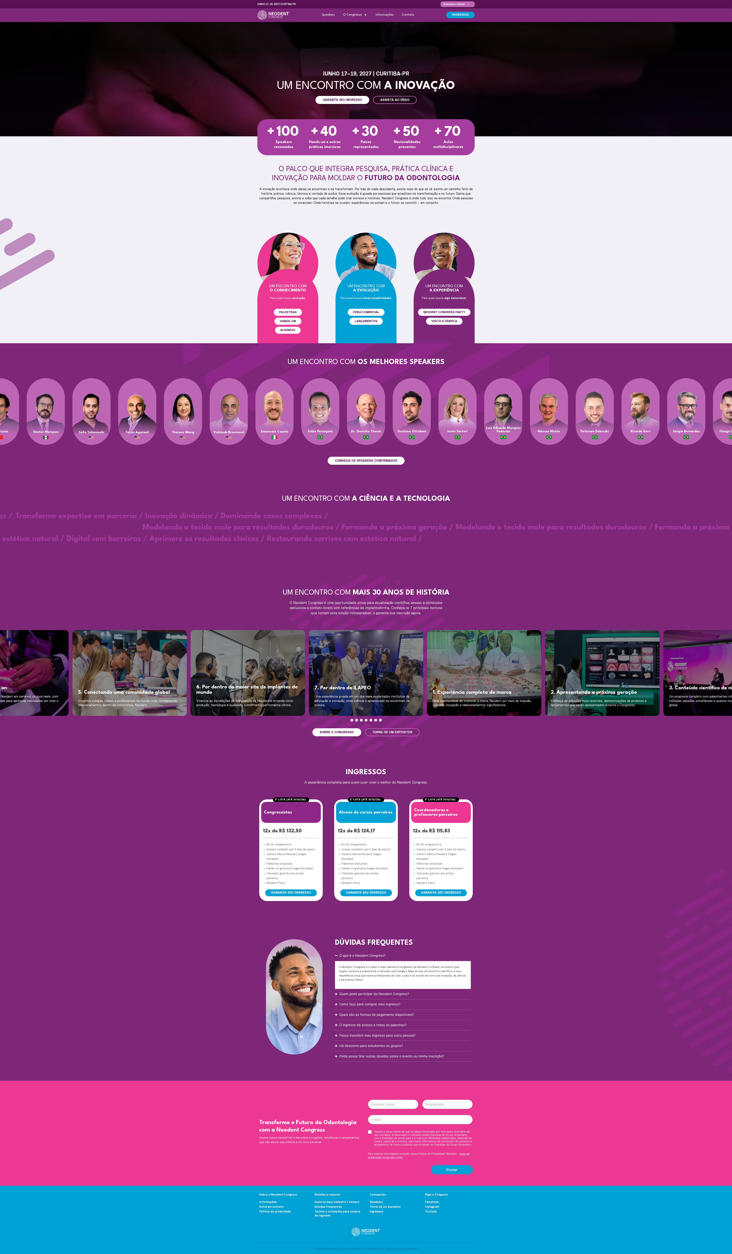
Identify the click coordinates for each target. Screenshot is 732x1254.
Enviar (452, 1169)
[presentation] (351, 720)
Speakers (328, 14)
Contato (408, 14)
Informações (384, 14)
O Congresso (352, 14)
